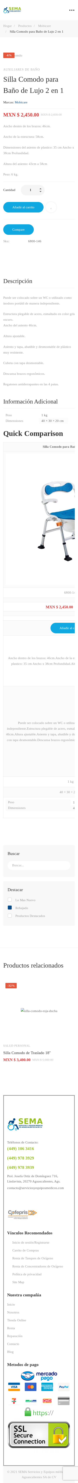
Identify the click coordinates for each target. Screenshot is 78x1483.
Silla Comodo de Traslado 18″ (27, 1053)
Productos (25, 26)
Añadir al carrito (23, 207)
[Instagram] (18, 1199)
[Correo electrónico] (23, 250)
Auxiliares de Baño (21, 69)
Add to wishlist (51, 207)
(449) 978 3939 (20, 1167)
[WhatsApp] (26, 1199)
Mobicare (44, 26)
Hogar (7, 26)
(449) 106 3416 (20, 1148)
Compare (18, 229)
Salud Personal (16, 1045)
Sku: (6, 241)
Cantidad (9, 190)
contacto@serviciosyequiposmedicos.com (35, 1188)
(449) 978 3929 (20, 1158)
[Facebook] (5, 250)
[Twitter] (14, 250)
